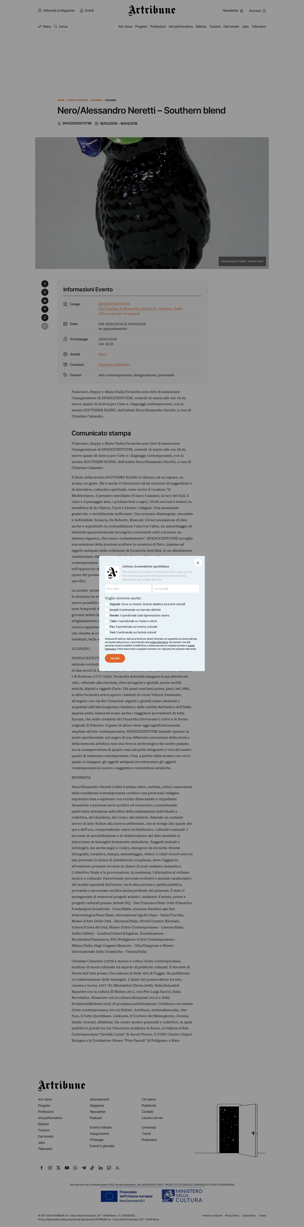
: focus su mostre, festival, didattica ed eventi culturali (147, 604)
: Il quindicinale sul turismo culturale (133, 626)
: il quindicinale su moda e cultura (133, 621)
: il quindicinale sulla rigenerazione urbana (139, 615)
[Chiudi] (198, 563)
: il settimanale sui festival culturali (133, 632)
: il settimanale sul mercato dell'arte (135, 609)
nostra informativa (159, 642)
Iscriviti (115, 658)
